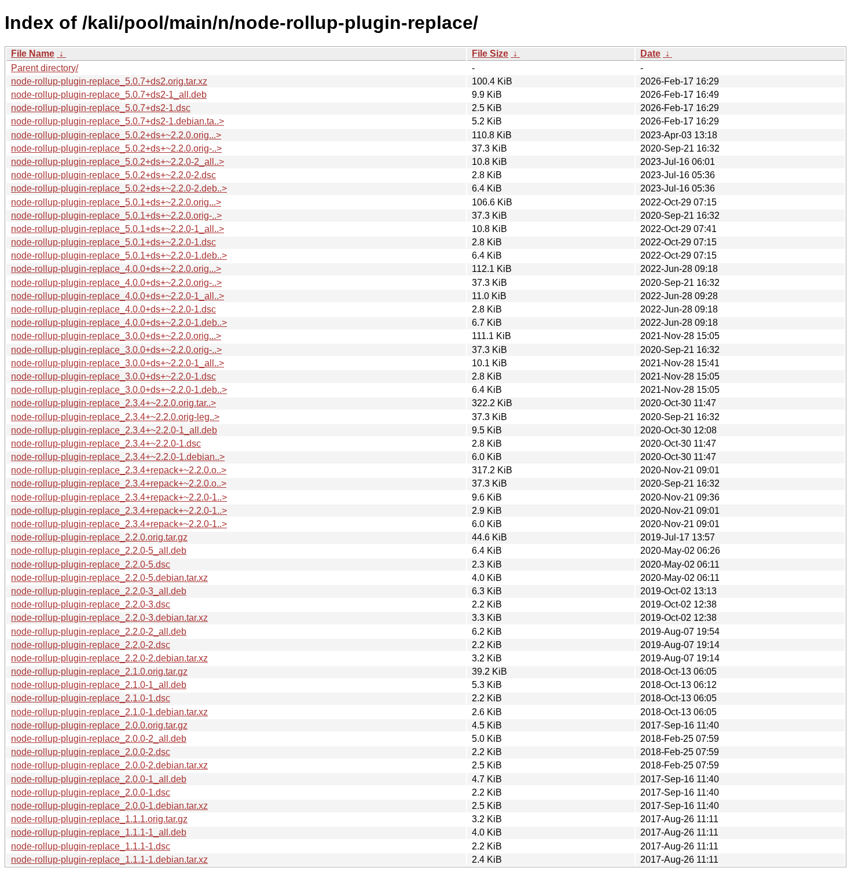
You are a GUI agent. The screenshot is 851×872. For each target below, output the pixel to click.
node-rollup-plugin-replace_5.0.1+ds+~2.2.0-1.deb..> (119, 255)
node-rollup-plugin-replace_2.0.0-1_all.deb (98, 779)
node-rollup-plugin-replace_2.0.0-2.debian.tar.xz (109, 765)
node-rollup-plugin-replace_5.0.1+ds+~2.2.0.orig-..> (116, 215)
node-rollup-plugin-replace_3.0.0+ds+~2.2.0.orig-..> (116, 350)
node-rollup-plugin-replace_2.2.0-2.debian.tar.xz (109, 658)
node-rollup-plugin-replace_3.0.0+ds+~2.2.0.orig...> (116, 336)
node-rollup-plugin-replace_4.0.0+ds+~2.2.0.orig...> (116, 269)
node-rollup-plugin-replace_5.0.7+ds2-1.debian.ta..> (117, 121)
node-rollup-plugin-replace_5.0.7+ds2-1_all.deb (109, 95)
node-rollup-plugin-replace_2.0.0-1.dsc (90, 792)
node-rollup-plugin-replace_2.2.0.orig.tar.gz (99, 537)
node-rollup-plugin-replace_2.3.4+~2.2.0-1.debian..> (118, 457)
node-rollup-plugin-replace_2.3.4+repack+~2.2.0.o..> (118, 470)
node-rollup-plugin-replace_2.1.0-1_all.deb (98, 685)
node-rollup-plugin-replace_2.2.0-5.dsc (90, 564)
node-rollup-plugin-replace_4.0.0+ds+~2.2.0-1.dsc (113, 309)
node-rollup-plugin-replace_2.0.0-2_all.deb (98, 739)
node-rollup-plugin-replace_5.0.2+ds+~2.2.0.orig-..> (116, 148)
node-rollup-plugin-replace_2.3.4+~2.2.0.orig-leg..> (115, 417)
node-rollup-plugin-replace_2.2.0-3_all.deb (98, 591)
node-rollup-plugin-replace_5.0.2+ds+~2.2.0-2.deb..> (119, 188)
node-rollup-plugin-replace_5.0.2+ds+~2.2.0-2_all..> (117, 162)
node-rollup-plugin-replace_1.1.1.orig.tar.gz (99, 819)
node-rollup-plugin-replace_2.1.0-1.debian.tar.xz (109, 712)
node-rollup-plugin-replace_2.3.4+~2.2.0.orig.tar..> (113, 403)
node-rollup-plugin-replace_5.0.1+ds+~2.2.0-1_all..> (117, 229)
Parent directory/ (44, 68)
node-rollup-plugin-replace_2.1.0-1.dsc (90, 698)
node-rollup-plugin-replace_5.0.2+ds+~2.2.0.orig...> (116, 135)
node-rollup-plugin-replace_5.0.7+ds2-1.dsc (100, 108)
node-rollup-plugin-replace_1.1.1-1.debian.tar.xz (109, 859)
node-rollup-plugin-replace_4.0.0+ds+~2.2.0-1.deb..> (119, 323)
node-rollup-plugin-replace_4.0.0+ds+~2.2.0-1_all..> (117, 296)
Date (650, 53)
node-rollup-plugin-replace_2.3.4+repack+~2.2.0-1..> (119, 497)
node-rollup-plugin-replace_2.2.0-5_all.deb (98, 550)
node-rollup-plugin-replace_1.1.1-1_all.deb (98, 832)
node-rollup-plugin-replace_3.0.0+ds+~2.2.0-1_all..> (117, 363)
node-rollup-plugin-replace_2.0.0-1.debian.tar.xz (109, 806)
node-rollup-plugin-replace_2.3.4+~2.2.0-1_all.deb (114, 430)
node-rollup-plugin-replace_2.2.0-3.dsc (90, 604)
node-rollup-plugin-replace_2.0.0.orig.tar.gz (99, 725)
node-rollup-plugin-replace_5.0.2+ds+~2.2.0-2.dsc (113, 175)
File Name (32, 53)
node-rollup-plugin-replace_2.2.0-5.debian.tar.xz (109, 578)
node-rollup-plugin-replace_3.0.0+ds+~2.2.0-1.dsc (113, 376)
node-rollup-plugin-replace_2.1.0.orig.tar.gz (99, 671)
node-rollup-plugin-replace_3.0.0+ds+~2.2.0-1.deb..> (119, 390)
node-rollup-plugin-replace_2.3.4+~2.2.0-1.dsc (106, 443)
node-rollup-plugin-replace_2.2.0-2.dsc (90, 645)
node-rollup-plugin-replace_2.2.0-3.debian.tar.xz (109, 618)
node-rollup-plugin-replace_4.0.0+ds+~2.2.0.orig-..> (116, 283)
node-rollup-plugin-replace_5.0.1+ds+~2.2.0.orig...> (116, 202)
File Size (490, 53)
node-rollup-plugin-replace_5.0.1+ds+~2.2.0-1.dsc (113, 242)
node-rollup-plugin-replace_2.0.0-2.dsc (90, 752)
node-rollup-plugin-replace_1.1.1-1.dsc (90, 846)
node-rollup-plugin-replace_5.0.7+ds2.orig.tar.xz (109, 81)
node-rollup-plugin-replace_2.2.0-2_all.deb (98, 631)
